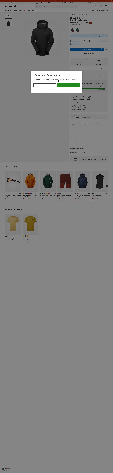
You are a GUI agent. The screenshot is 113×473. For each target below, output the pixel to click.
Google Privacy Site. (63, 81)
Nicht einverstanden (44, 85)
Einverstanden (68, 85)
